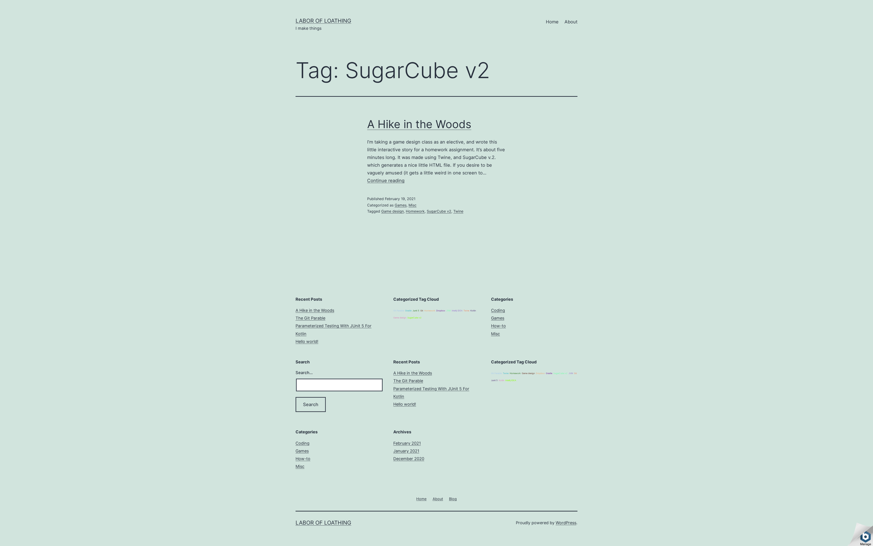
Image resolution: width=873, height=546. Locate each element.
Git (421, 310)
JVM (448, 310)
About (570, 22)
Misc (412, 205)
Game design (392, 211)
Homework (415, 211)
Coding (498, 310)
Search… (304, 372)
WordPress (566, 522)
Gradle (408, 310)
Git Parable (398, 310)
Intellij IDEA (457, 310)
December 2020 (408, 458)
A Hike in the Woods (419, 124)
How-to (498, 325)
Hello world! (307, 341)
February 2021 (407, 443)
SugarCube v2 (439, 211)
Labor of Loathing (323, 20)
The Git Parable (310, 318)
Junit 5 (416, 310)
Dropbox (440, 310)
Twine (458, 211)
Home (552, 22)
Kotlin (473, 310)
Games (400, 205)
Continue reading (385, 180)
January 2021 (406, 451)
